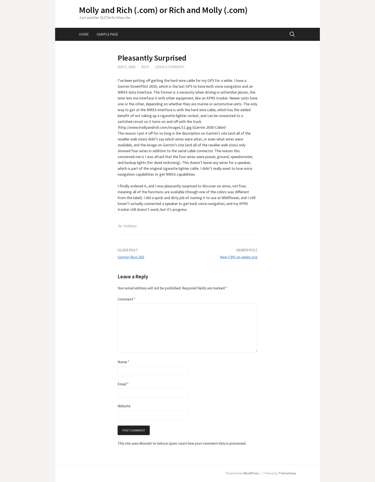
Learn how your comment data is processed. (212, 443)
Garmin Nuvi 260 (131, 256)
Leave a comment (170, 66)
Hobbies (130, 226)
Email (123, 384)
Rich (145, 66)
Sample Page (107, 34)
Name (123, 362)
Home (84, 34)
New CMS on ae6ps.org (238, 256)
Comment (126, 299)
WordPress (251, 473)
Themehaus (287, 473)
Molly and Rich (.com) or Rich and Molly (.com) (163, 10)
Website (124, 406)
